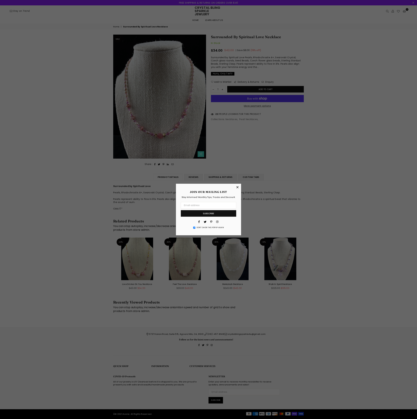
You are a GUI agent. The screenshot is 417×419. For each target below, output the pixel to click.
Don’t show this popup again (210, 227)
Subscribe (208, 213)
